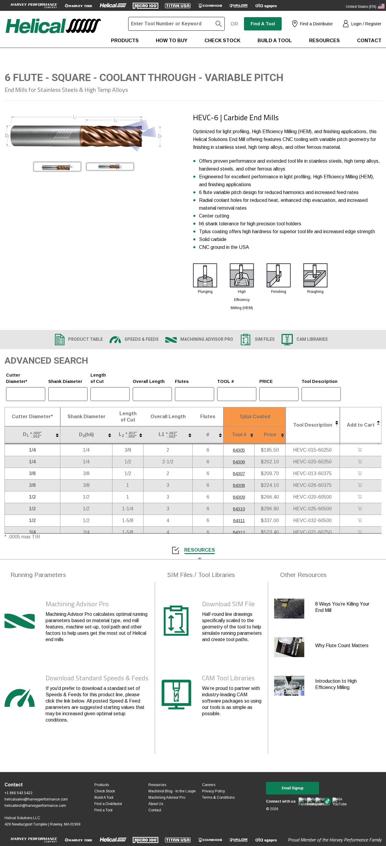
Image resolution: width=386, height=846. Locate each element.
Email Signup (292, 788)
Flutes (182, 381)
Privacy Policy (213, 791)
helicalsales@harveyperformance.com (36, 799)
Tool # (239, 434)
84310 (239, 508)
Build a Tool (275, 40)
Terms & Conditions (218, 797)
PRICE (266, 381)
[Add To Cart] (360, 450)
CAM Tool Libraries (228, 678)
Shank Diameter (65, 381)
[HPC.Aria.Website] (34, 5)
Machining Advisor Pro (77, 604)
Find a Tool (263, 24)
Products (125, 40)
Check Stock (222, 40)
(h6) (86, 435)
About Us (155, 804)
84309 (239, 497)
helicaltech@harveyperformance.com (35, 806)
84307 (239, 473)
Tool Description (319, 381)
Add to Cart (361, 425)
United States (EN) (361, 7)
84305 (239, 450)
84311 (239, 520)
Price (270, 434)
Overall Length (149, 381)
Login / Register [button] (366, 23)
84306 (239, 461)
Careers (208, 785)
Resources (324, 40)
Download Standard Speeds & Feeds (97, 678)
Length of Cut (98, 378)
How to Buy (171, 40)
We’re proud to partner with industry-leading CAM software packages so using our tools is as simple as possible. (231, 701)
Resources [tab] (199, 550)
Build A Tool (103, 797)
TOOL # (225, 381)
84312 (239, 532)
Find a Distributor (316, 23)
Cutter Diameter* (16, 378)
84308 (239, 485)
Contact (369, 40)
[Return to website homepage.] (53, 32)
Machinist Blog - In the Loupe (172, 791)
